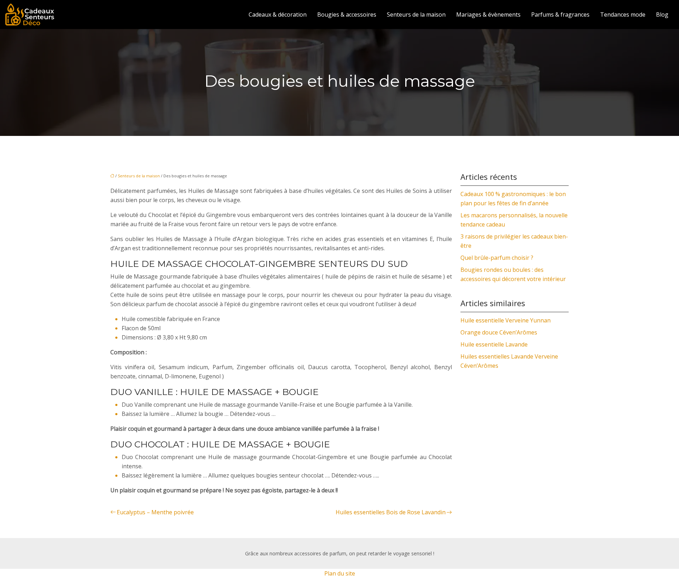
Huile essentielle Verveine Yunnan (505, 320)
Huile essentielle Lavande (494, 344)
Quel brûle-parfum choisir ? (496, 258)
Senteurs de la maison (416, 14)
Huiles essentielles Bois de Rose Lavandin (391, 512)
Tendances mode (622, 14)
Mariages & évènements (488, 14)
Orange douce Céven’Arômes (498, 332)
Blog (662, 14)
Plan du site (339, 573)
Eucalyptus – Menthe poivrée (155, 512)
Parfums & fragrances (560, 14)
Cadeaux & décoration (278, 14)
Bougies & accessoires (346, 14)
